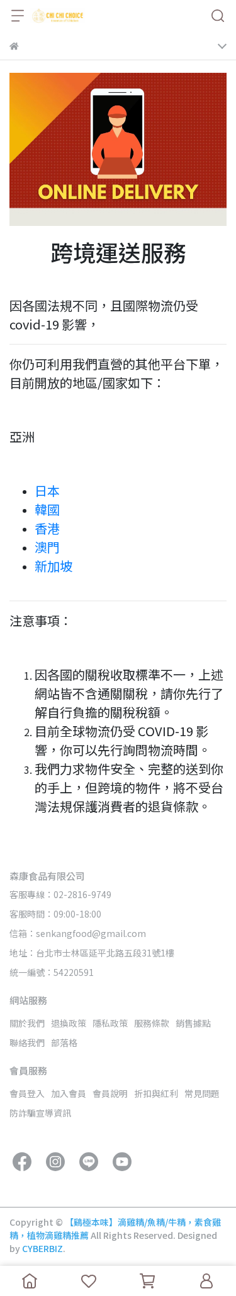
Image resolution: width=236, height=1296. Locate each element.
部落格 (64, 1042)
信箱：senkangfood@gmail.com (77, 933)
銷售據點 (193, 1023)
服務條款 (151, 1023)
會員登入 (27, 1093)
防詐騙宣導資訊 (40, 1112)
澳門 (48, 547)
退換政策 (68, 1023)
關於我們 (27, 1023)
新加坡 (53, 566)
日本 (48, 490)
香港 (48, 528)
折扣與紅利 (156, 1093)
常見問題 (202, 1093)
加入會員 (68, 1093)
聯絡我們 (27, 1042)
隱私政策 (110, 1023)
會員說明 (110, 1093)
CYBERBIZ (42, 1248)
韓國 (48, 509)
